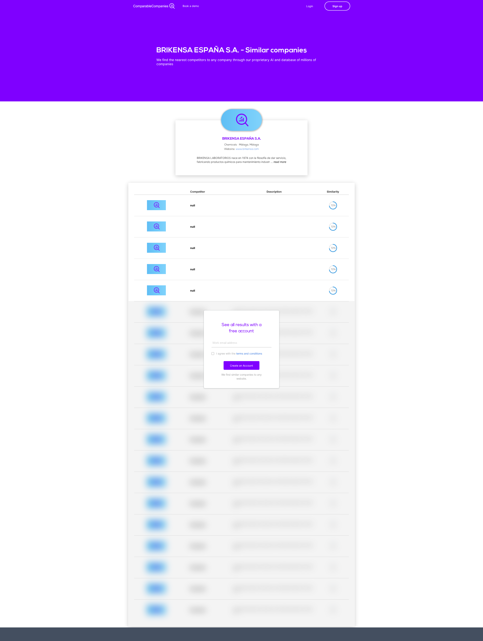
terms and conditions (249, 353)
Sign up (337, 6)
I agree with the (238, 353)
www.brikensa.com (247, 149)
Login (309, 6)
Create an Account (241, 365)
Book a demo (191, 6)
